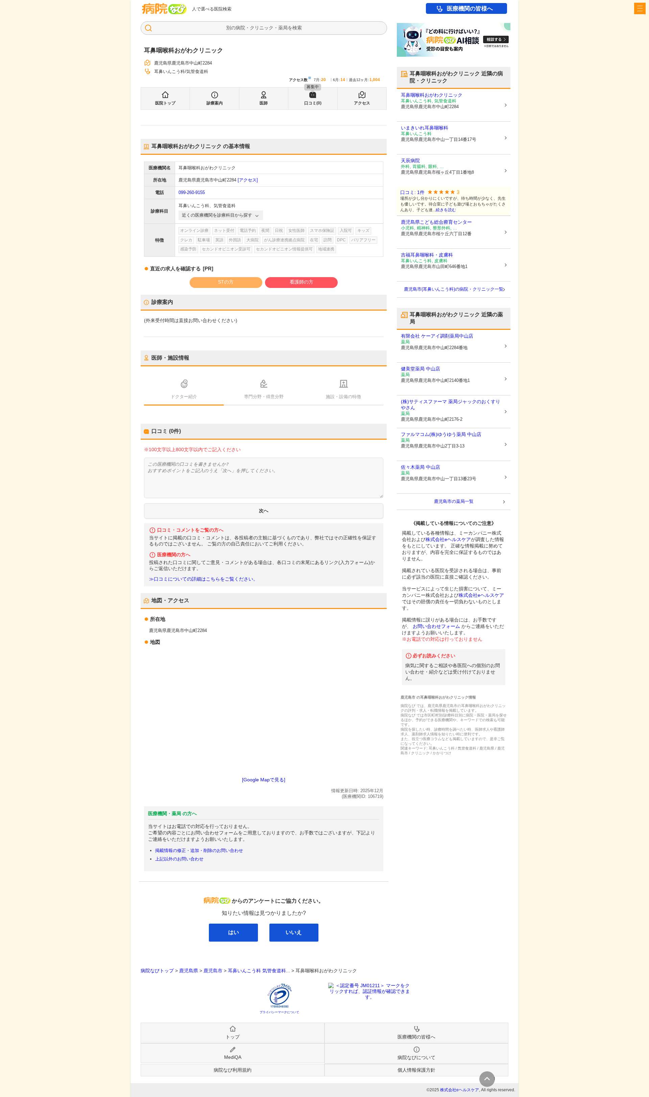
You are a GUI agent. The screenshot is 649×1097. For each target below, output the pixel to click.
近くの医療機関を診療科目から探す (217, 215)
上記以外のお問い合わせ (179, 858)
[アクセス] (248, 179)
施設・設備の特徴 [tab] (343, 396)
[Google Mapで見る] (263, 779)
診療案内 (215, 103)
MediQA (232, 1057)
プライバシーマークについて (279, 1012)
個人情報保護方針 (416, 1070)
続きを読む (446, 210)
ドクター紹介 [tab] (184, 396)
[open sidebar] (640, 8)
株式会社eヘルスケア (448, 539)
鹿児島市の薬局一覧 (454, 501)
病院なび (164, 8)
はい (233, 932)
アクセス (362, 103)
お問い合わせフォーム (436, 626)
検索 (297, 27)
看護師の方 (301, 282)
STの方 (226, 282)
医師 (264, 103)
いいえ (294, 932)
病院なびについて (416, 1057)
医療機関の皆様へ (470, 8)
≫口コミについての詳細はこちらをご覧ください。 (203, 579)
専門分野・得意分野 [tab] (264, 396)
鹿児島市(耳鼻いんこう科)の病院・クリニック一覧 (453, 289)
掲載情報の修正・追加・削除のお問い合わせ (199, 850)
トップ (232, 1037)
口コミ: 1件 (412, 192)
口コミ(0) (312, 103)
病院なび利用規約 (232, 1070)
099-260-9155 (191, 192)
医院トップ (165, 103)
